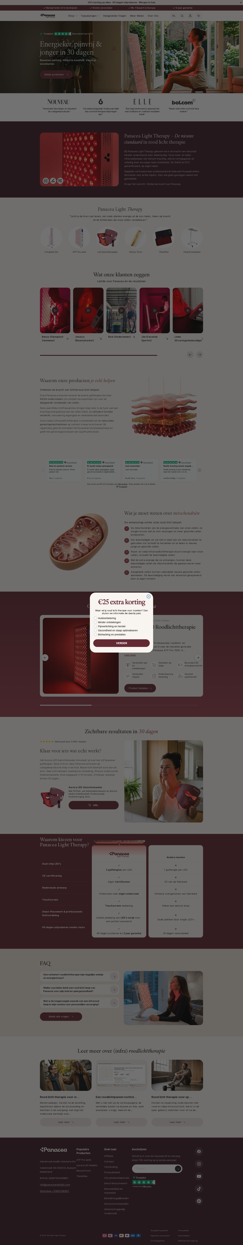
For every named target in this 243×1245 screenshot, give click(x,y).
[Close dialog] (148, 596)
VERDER (121, 643)
